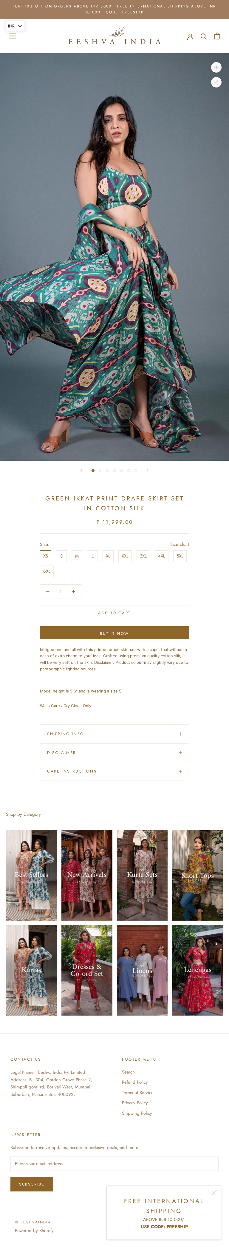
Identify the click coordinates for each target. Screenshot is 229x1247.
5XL (180, 556)
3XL (143, 556)
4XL (161, 556)
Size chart (179, 544)
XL (108, 556)
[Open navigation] (12, 36)
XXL (125, 556)
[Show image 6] (128, 470)
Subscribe (31, 1184)
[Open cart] (217, 36)
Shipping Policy (137, 1113)
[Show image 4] (114, 470)
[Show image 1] (93, 470)
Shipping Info (65, 734)
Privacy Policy (135, 1102)
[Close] (214, 1193)
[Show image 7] (135, 470)
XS (45, 556)
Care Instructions (72, 771)
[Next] (147, 470)
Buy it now (114, 633)
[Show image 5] (121, 470)
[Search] (204, 36)
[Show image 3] (107, 470)
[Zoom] (216, 67)
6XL (46, 571)
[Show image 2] (100, 470)
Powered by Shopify (34, 1230)
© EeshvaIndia (33, 1222)
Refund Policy (135, 1082)
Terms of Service (138, 1092)
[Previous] (81, 470)
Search (128, 1072)
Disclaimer (61, 752)
